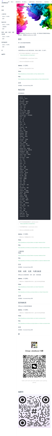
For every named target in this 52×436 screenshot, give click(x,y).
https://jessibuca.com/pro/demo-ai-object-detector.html (31, 242)
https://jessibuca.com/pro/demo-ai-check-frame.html (31, 286)
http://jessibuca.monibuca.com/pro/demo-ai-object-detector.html (34, 247)
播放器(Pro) (18, 1)
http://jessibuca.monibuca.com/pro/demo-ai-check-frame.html (33, 292)
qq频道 (3, 54)
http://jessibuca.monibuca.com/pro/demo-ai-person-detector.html (34, 260)
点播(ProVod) (31, 1)
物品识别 (4, 22)
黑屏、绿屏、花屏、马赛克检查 (8, 33)
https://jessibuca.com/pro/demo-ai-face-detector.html (31, 73)
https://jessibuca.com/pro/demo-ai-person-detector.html (31, 255)
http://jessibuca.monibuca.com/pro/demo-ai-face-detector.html (33, 79)
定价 (3, 18)
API (8, 1)
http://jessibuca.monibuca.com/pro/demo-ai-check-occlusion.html (34, 323)
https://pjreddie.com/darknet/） (28, 55)
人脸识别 (4, 14)
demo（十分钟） (6, 16)
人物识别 (4, 26)
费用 (3, 10)
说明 (3, 6)
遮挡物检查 (4, 42)
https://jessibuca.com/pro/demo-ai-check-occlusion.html (31, 318)
